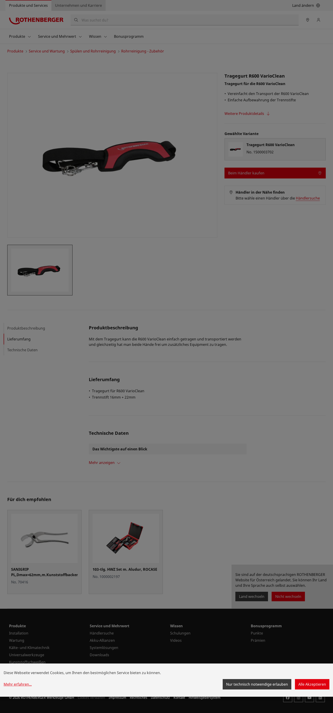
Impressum (117, 697)
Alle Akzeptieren (312, 684)
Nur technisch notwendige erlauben (257, 684)
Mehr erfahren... (18, 684)
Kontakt (179, 697)
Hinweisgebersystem (204, 697)
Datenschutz (160, 697)
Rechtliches (138, 697)
